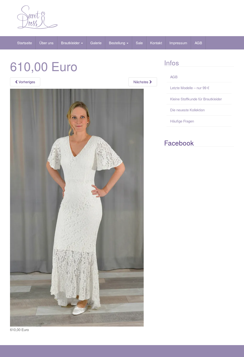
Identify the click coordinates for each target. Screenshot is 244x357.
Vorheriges (26, 81)
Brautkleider (71, 42)
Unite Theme (194, 352)
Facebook (179, 142)
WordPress (226, 352)
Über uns (46, 42)
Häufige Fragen (182, 120)
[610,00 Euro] (77, 207)
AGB (198, 42)
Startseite (24, 42)
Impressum (178, 42)
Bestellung (117, 42)
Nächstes (141, 81)
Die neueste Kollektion (187, 109)
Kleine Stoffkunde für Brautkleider (196, 98)
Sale (139, 42)
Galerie (96, 42)
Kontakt (156, 42)
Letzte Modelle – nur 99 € (189, 87)
